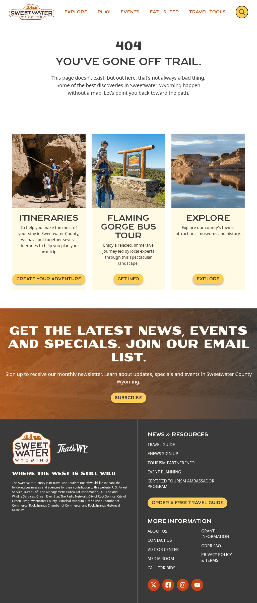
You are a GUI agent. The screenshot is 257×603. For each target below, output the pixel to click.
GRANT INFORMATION (215, 533)
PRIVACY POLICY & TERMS (216, 557)
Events (130, 12)
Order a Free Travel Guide (187, 502)
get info (128, 279)
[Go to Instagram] (183, 585)
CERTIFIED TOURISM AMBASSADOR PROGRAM (181, 483)
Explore (75, 12)
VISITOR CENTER (163, 549)
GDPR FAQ (211, 546)
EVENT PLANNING (164, 472)
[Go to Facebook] (168, 585)
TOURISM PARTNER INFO (171, 463)
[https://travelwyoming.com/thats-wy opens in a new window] (72, 447)
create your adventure (48, 279)
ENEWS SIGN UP (163, 453)
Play (103, 12)
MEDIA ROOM (161, 558)
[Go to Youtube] (197, 585)
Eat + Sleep (164, 12)
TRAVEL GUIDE (161, 444)
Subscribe (128, 397)
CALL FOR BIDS (161, 568)
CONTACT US (160, 540)
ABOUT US (157, 531)
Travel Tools (207, 12)
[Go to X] (154, 585)
